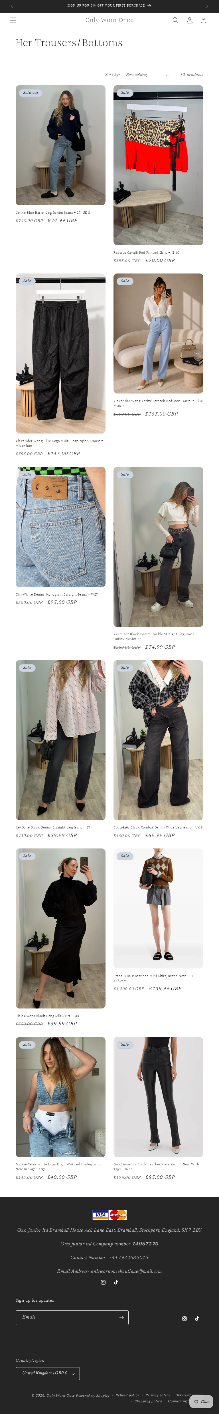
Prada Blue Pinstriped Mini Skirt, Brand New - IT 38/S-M (153, 979)
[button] (13, 20)
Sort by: (112, 75)
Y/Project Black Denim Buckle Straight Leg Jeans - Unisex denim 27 (155, 637)
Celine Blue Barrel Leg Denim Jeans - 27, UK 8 (53, 213)
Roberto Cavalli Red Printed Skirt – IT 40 (146, 253)
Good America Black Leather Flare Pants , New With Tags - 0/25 (156, 1167)
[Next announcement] (207, 6)
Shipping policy (148, 1401)
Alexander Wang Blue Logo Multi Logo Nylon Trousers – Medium (60, 444)
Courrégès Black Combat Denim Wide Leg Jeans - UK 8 (158, 827)
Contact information (185, 1401)
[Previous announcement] (11, 6)
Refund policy (127, 1395)
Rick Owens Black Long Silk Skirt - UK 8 (49, 1016)
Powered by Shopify (93, 1395)
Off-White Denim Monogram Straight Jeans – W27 (57, 594)
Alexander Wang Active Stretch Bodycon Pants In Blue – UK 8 (158, 404)
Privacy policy (157, 1395)
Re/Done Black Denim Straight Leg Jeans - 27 (53, 827)
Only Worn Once (60, 1395)
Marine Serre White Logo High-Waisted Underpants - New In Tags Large (60, 1167)
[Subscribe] (121, 1317)
